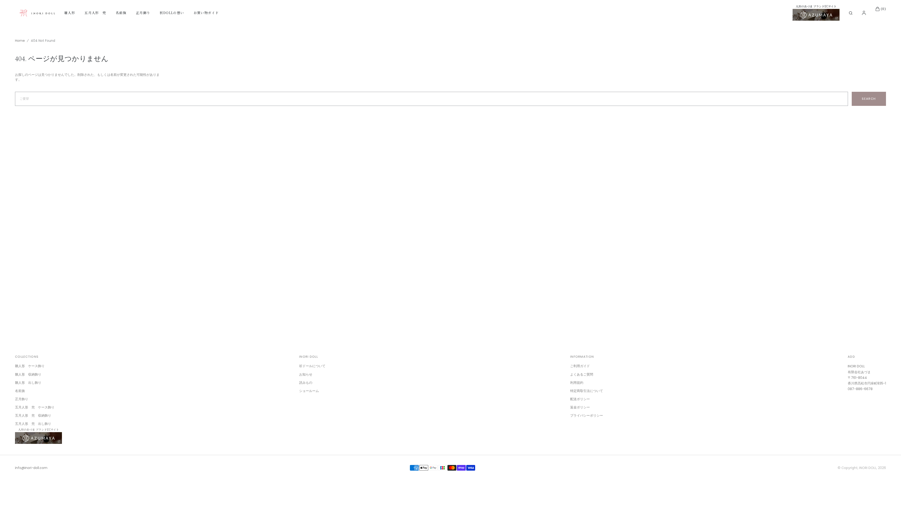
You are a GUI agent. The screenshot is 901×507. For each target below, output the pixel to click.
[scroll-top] (890, 496)
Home (20, 40)
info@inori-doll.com (31, 467)
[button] (850, 13)
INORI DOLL (867, 467)
